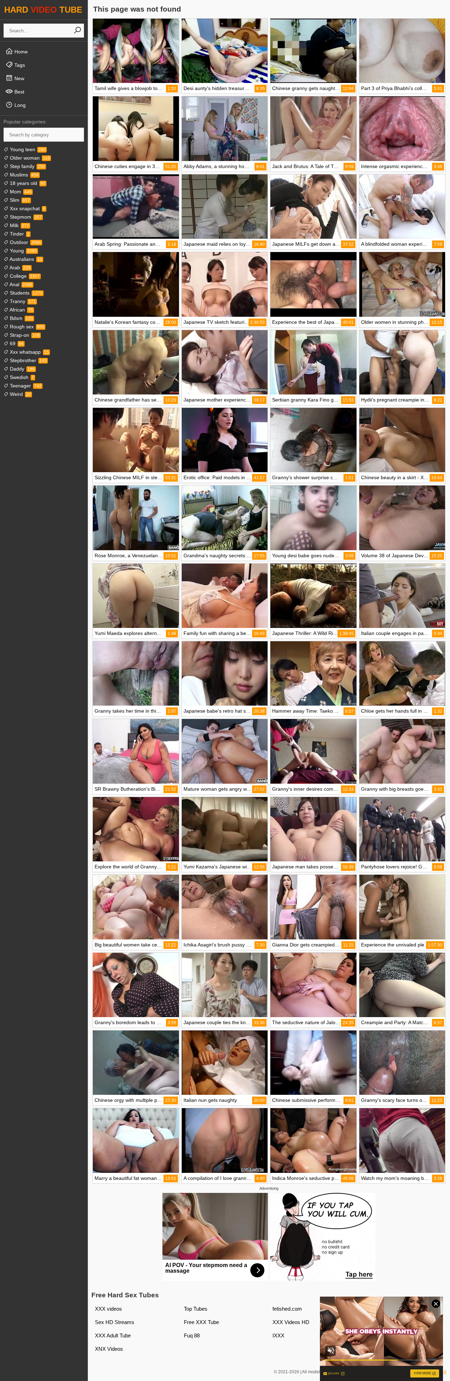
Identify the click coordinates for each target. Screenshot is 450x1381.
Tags (19, 65)
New (18, 78)
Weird (19, 394)
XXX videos (108, 1309)
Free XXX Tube (201, 1322)
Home (20, 51)
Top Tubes (195, 1309)
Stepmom (25, 217)
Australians (25, 259)
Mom (20, 191)
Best (18, 92)
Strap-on (24, 335)
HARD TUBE (43, 9)
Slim (19, 200)
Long (19, 105)
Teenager (24, 385)
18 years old (26, 183)
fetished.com (287, 1309)
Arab (19, 267)
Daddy (21, 369)
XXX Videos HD (290, 1322)
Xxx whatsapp (28, 352)
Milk (18, 225)
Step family (26, 166)
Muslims (23, 175)
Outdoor (24, 242)
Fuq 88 (192, 1335)
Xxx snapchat (26, 208)
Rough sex (26, 326)
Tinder (19, 234)
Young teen (27, 149)
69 (16, 343)
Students (25, 293)
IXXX (278, 1335)
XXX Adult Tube (113, 1335)
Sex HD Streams (114, 1322)
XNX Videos (109, 1349)
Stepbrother (27, 360)
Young (22, 250)
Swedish (21, 377)
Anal (20, 284)
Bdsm (20, 318)
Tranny (22, 301)
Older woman (29, 158)
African (20, 310)
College (24, 276)
